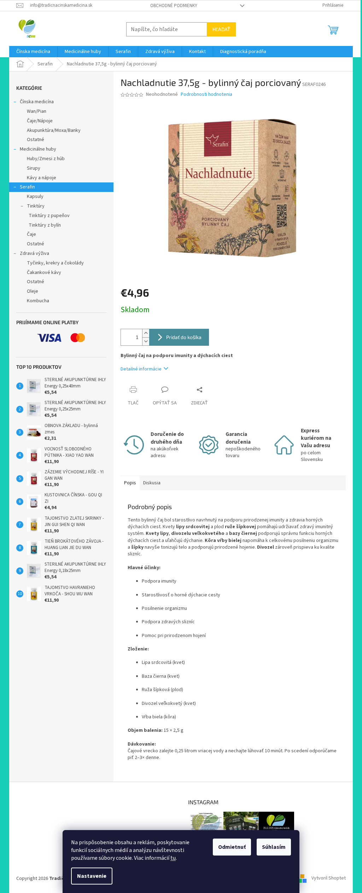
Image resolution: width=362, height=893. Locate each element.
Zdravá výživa (34, 253)
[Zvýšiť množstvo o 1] (145, 333)
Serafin (27, 187)
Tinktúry (36, 206)
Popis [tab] (130, 482)
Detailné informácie (141, 369)
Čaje (31, 234)
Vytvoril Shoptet (328, 878)
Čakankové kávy (44, 272)
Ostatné (35, 139)
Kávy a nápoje (41, 177)
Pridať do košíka (184, 337)
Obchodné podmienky (173, 5)
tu (173, 858)
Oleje (32, 291)
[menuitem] (33, 51)
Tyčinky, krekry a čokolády (55, 263)
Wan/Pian (36, 111)
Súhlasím (274, 847)
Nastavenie (91, 876)
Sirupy (33, 168)
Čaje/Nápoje (40, 120)
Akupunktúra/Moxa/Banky (54, 130)
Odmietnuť (232, 847)
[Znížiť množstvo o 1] (145, 341)
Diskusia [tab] (151, 482)
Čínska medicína (37, 101)
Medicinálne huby (38, 149)
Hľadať (221, 29)
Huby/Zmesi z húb (46, 158)
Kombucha (38, 300)
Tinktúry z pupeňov (49, 215)
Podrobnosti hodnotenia (206, 94)
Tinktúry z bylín (45, 225)
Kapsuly (35, 196)
